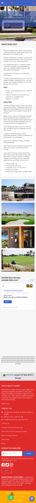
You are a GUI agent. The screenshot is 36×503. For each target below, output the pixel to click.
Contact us (5, 423)
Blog (3, 443)
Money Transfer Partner (9, 435)
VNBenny (20, 500)
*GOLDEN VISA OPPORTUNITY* (14, 291)
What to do (5, 439)
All (32, 280)
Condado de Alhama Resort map (12, 427)
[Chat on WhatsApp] (11, 497)
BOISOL (10, 375)
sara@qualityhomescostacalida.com (16, 419)
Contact (21, 497)
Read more (5, 404)
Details (7, 301)
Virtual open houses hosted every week (14, 431)
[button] (7, 470)
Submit (29, 453)
